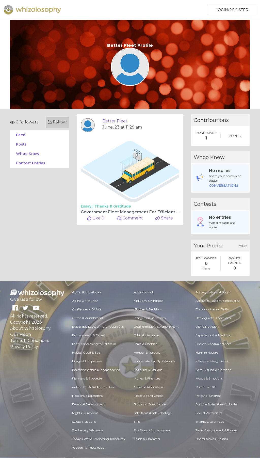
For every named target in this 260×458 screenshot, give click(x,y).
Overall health (206, 387)
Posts (21, 144)
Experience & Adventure (213, 335)
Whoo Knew (27, 153)
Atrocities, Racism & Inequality (218, 301)
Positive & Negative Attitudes (217, 404)
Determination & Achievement (156, 326)
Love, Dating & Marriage (213, 370)
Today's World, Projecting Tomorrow (98, 439)
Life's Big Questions (148, 370)
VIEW (243, 245)
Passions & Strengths (87, 396)
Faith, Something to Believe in (94, 344)
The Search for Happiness (152, 430)
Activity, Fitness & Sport (213, 292)
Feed (20, 135)
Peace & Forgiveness (148, 396)
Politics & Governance (150, 404)
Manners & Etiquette (87, 378)
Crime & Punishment (87, 318)
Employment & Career (88, 335)
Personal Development (89, 404)
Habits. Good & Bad (86, 352)
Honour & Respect (147, 352)
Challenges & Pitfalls (87, 309)
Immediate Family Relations (154, 361)
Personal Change (208, 396)
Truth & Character (147, 439)
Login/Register (232, 10)
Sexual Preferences (209, 413)
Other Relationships (148, 387)
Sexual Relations (84, 421)
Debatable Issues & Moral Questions (98, 326)
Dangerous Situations (150, 318)
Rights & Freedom (85, 413)
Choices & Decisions (148, 309)
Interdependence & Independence (96, 370)
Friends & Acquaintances (213, 344)
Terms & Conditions (29, 340)
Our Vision (20, 334)
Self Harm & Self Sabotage (153, 413)
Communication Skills (212, 309)
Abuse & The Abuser (86, 292)
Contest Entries (30, 163)
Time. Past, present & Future (216, 430)
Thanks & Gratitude (112, 206)
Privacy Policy (24, 346)
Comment (132, 218)
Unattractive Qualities (212, 439)
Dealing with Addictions (213, 318)
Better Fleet (114, 121)
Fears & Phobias (145, 344)
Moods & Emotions (209, 378)
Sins (137, 421)
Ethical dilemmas (146, 335)
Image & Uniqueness (87, 361)
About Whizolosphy (30, 328)
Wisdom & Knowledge (88, 447)
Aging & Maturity (85, 301)
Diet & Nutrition (207, 326)
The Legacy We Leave (87, 430)
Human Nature (207, 352)
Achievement (143, 292)
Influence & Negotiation (213, 361)
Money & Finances (147, 378)
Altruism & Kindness (148, 301)
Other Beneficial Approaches (93, 387)
